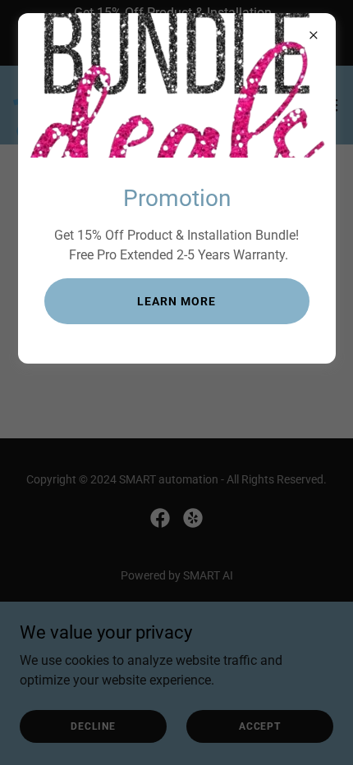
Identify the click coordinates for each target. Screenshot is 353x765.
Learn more (176, 301)
